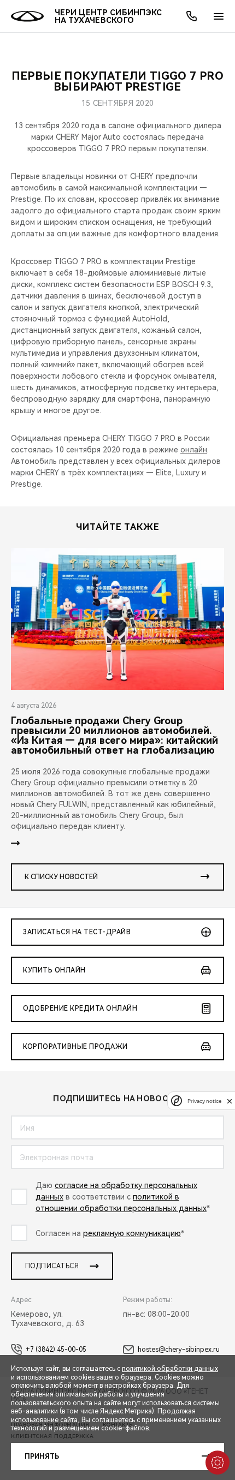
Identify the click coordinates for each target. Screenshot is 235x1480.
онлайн (193, 449)
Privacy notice (204, 1101)
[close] (229, 1101)
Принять (42, 1456)
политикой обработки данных (170, 1368)
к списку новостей (61, 877)
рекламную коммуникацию (132, 1233)
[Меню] (218, 16)
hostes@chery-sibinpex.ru (179, 1349)
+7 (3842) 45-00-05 (56, 1349)
